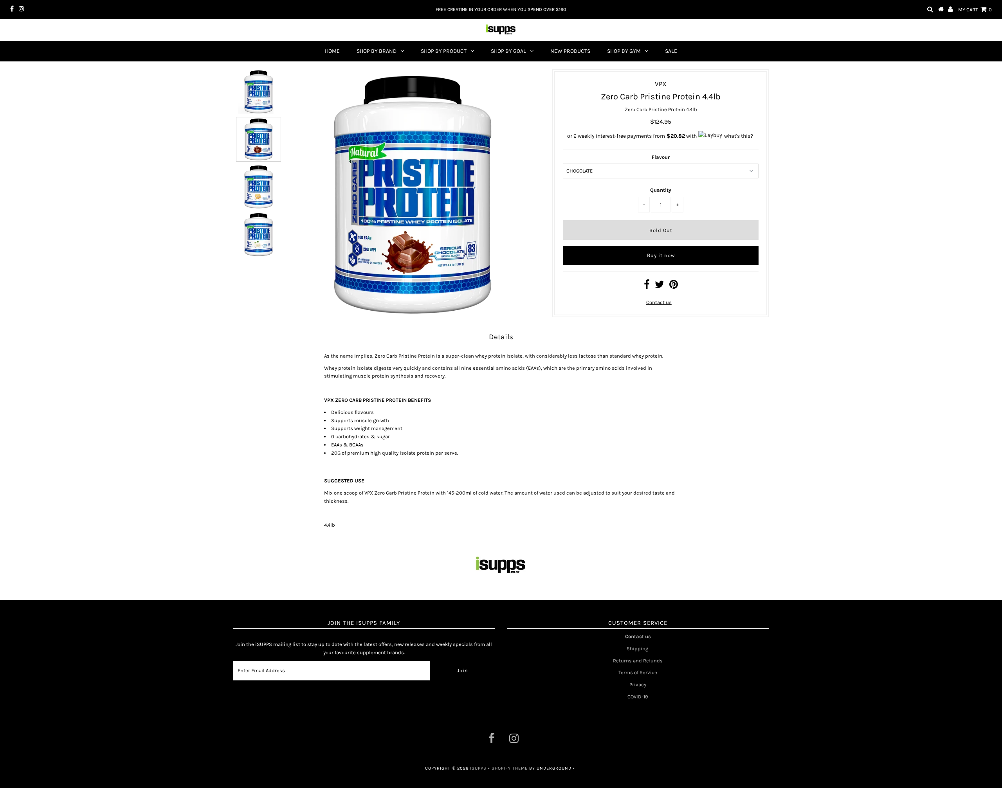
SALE (671, 51)
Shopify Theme (510, 768)
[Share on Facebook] (647, 286)
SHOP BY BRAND (376, 51)
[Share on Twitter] (659, 286)
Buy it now (661, 255)
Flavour (661, 157)
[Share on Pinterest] (673, 286)
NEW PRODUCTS (570, 51)
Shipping (638, 648)
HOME (332, 51)
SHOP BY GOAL (508, 51)
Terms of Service (637, 672)
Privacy (637, 684)
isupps (479, 768)
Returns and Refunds (638, 661)
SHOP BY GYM (624, 51)
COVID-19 (637, 697)
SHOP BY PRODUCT (444, 51)
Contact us (659, 302)
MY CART (975, 10)
